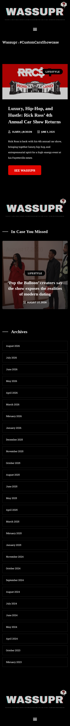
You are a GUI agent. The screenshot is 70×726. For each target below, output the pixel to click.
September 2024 (15, 580)
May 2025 (11, 498)
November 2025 (14, 451)
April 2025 (12, 509)
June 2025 (11, 486)
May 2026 (11, 381)
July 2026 (11, 357)
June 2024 (12, 615)
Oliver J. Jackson (22, 131)
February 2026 (14, 416)
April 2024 (12, 638)
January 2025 (13, 544)
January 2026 (13, 427)
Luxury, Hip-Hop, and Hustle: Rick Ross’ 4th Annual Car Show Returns (34, 115)
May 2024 (11, 626)
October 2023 (13, 650)
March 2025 (12, 521)
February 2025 (14, 533)
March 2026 (12, 404)
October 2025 (13, 462)
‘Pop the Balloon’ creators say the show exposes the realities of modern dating (35, 288)
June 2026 (12, 369)
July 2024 (11, 603)
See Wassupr (24, 170)
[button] (35, 29)
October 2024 (13, 568)
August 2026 (13, 345)
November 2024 (15, 556)
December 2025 (14, 439)
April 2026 (12, 392)
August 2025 (13, 474)
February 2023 (14, 662)
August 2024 (13, 591)
